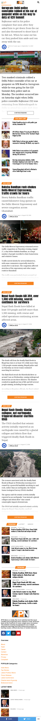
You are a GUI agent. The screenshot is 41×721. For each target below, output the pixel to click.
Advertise (4, 654)
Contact (3, 652)
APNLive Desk (13, 216)
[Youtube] (18, 633)
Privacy (3, 657)
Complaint (4, 660)
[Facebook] (3, 633)
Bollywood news (7, 683)
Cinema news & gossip (9, 680)
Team (3, 647)
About (3, 644)
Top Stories (5, 670)
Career (3, 649)
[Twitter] (8, 633)
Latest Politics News (8, 673)
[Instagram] (13, 633)
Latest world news (7, 678)
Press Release (6, 675)
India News (5, 668)
